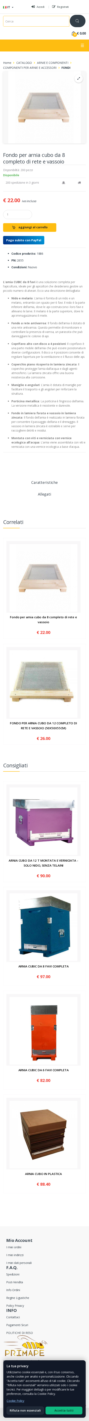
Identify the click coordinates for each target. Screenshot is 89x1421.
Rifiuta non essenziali (25, 1410)
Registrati (63, 7)
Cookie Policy (15, 1401)
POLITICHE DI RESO (19, 1333)
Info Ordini (13, 1290)
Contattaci (13, 1317)
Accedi (40, 7)
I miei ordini (13, 1247)
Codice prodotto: (23, 254)
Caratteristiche (44, 483)
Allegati (44, 494)
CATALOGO (24, 63)
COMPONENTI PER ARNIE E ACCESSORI (30, 68)
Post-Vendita (14, 1282)
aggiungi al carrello (33, 227)
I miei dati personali (19, 1263)
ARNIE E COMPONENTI (52, 63)
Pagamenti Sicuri (17, 1325)
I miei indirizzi (15, 1255)
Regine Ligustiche (17, 1298)
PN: (13, 260)
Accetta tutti (63, 1410)
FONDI (65, 68)
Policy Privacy (15, 1306)
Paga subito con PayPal (23, 240)
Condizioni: (19, 267)
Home (7, 63)
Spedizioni (12, 1274)
